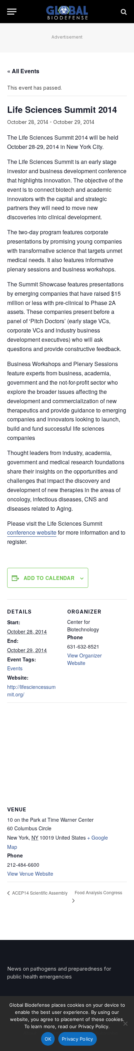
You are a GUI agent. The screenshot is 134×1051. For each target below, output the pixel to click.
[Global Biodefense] (67, 11)
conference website (31, 532)
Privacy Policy (77, 1039)
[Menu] (11, 12)
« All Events (23, 71)
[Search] (123, 12)
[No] (125, 1023)
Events (15, 668)
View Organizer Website (84, 659)
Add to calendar (49, 577)
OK (48, 1039)
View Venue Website (30, 873)
